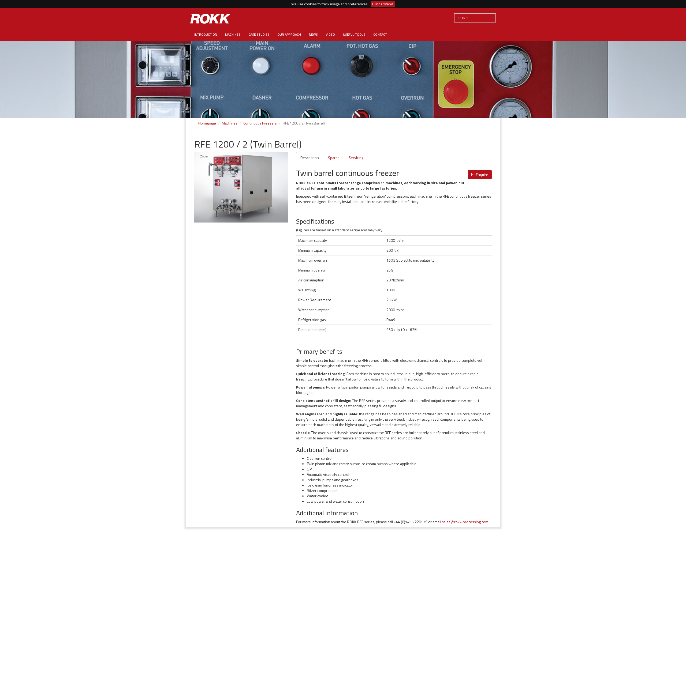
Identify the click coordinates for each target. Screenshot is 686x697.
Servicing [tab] (356, 157)
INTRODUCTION (205, 34)
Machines (229, 123)
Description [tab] (309, 157)
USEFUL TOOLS (354, 34)
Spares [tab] (334, 157)
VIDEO (330, 34)
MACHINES (232, 34)
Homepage (207, 123)
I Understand (382, 4)
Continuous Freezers (260, 123)
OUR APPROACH (289, 34)
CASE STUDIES (258, 34)
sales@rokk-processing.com (465, 522)
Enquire (481, 174)
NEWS (313, 34)
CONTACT (380, 34)
